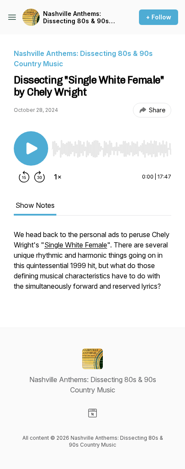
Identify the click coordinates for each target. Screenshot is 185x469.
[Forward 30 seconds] (40, 177)
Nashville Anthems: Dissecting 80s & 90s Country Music (76, 17)
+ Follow (158, 17)
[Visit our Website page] (92, 413)
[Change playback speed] (57, 177)
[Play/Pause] (31, 148)
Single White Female (75, 245)
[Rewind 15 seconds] (24, 177)
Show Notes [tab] (35, 205)
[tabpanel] (92, 264)
